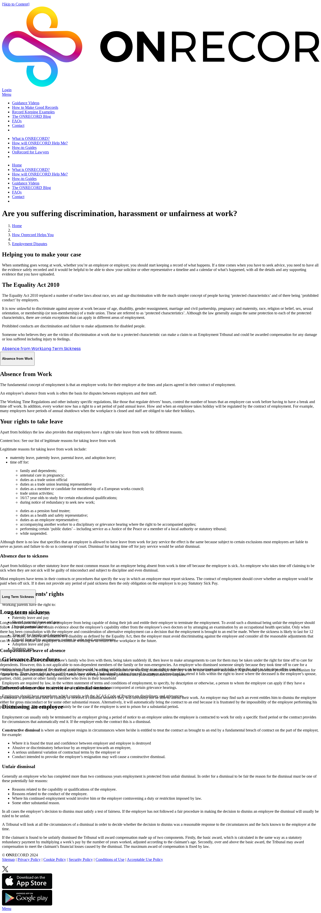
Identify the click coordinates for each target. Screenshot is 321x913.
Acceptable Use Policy (145, 859)
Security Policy (81, 859)
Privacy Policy (29, 859)
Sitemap (8, 859)
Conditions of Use (110, 859)
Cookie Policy (54, 859)
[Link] (5, 871)
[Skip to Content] (15, 4)
